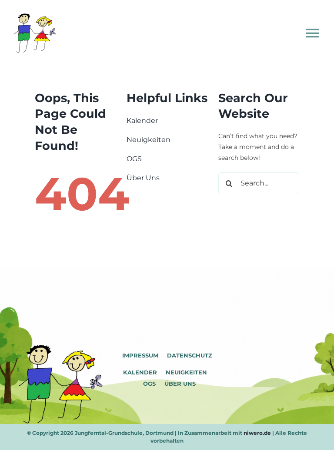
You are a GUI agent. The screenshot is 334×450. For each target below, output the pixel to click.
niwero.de (257, 433)
